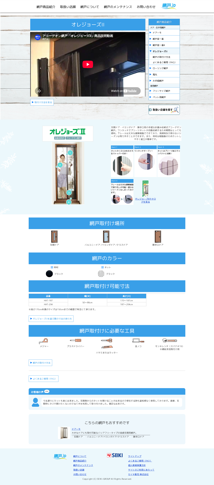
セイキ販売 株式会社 (138, 474)
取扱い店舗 (68, 7)
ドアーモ (76, 429)
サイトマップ (134, 456)
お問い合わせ (146, 7)
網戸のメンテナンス (118, 7)
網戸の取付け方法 (161, 56)
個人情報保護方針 (137, 465)
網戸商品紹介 (46, 7)
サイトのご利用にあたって (141, 469)
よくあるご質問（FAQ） (165, 62)
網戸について (89, 7)
